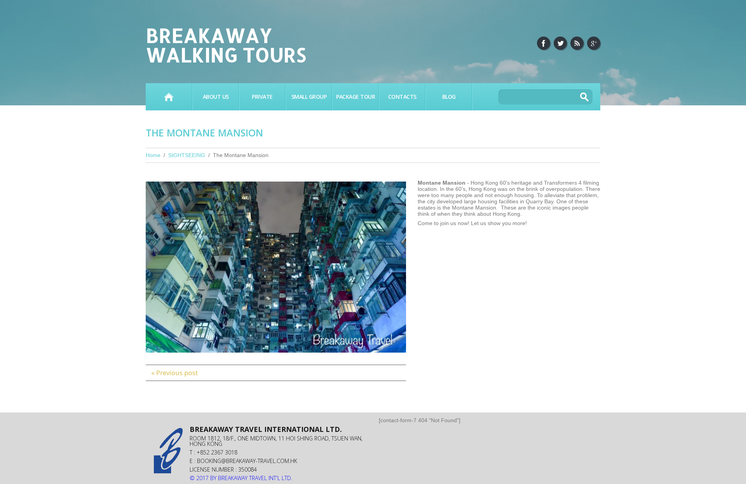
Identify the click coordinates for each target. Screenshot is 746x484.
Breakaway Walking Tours (226, 45)
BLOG (449, 96)
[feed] (577, 43)
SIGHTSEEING (186, 155)
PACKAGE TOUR (355, 96)
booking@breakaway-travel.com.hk (247, 461)
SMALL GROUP (309, 96)
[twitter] (560, 43)
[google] (593, 43)
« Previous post (174, 372)
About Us (216, 96)
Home (169, 96)
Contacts (402, 96)
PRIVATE (262, 96)
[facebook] (543, 43)
